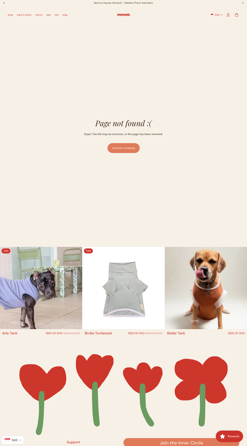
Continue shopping (123, 148)
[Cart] (236, 15)
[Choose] (76, 323)
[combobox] (13, 440)
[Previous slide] (6, 288)
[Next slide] (76, 288)
